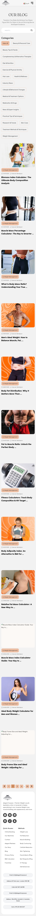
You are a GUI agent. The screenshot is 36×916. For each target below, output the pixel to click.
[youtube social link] (10, 815)
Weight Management (10, 136)
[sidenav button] (32, 3)
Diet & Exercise (25, 867)
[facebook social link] (5, 821)
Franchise (8, 863)
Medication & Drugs (10, 103)
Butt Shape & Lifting (26, 859)
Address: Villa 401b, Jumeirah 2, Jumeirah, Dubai (18, 900)
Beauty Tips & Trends (10, 50)
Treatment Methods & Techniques (14, 129)
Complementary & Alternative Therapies (17, 57)
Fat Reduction (24, 836)
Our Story (8, 847)
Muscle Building (25, 839)
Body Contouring (25, 843)
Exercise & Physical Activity (12, 70)
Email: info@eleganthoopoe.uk (18, 875)
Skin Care (24, 123)
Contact (7, 839)
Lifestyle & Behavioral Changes (14, 90)
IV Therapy (23, 863)
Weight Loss (24, 832)
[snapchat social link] (15, 821)
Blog (6, 851)
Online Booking (10, 832)
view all (5, 43)
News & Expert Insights (11, 110)
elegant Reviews (10, 843)
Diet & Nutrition (8, 63)
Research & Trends (9, 123)
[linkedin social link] (15, 815)
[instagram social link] (5, 815)
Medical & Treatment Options (13, 96)
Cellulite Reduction (26, 847)
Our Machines (9, 836)
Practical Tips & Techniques (12, 116)
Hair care (6, 76)
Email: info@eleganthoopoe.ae (18, 893)
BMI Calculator (10, 859)
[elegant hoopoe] (6, 3)
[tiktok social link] (10, 821)
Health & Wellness (20, 76)
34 (27, 786)
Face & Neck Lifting (26, 855)
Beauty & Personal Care (21, 43)
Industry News (8, 83)
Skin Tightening (25, 851)
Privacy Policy (9, 855)
